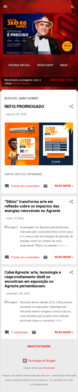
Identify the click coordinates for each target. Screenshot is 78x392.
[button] (71, 107)
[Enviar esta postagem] (45, 187)
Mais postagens (39, 346)
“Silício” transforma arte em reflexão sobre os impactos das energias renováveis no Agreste (32, 206)
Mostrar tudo (62, 80)
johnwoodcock (49, 368)
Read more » (64, 186)
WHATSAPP (45, 65)
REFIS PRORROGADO (24, 106)
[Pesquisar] (72, 7)
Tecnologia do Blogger (41, 360)
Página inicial (19, 65)
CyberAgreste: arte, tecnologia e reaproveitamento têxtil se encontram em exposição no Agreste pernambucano (33, 279)
